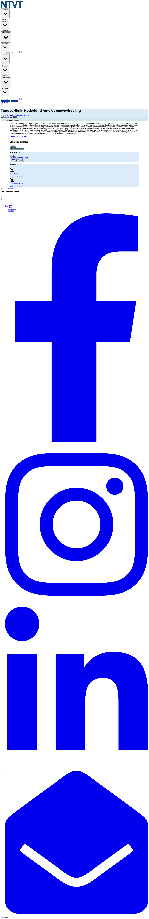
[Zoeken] (21, 52)
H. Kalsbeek (10, 115)
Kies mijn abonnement (17, 148)
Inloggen (12, 146)
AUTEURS (14, 101)
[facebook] (76, 442)
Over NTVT (9, 206)
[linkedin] (76, 770)
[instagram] (76, 606)
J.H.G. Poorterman (22, 115)
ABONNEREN (5, 101)
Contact (11, 208)
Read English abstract (18, 136)
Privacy (11, 211)
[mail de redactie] (76, 913)
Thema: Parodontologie (19, 158)
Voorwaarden (13, 209)
